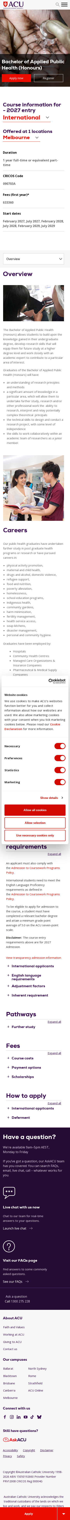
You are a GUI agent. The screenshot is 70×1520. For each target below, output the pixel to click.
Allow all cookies (35, 810)
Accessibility (10, 1450)
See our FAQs (12, 1281)
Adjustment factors (28, 986)
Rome (32, 1376)
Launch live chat (14, 1228)
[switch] (60, 758)
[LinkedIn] (18, 1417)
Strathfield (35, 1383)
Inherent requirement (30, 995)
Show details (49, 797)
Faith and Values (14, 1327)
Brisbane (9, 1383)
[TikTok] (32, 1417)
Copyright (29, 1450)
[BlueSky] (39, 1417)
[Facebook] (5, 1417)
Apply (28, 1514)
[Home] (19, 9)
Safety (21, 1456)
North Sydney (37, 1368)
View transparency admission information (33, 958)
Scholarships (23, 1076)
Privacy (7, 1456)
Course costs (22, 1058)
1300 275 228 (20, 1301)
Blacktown (10, 1376)
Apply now (16, 78)
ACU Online (35, 1390)
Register (48, 78)
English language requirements (26, 977)
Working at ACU (13, 1334)
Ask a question (16, 1296)
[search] (58, 5)
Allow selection (35, 822)
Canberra (9, 1390)
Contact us (10, 1349)
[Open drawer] (63, 1513)
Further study (23, 1027)
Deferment (21, 1117)
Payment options (26, 1067)
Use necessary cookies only (35, 835)
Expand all (54, 854)
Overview (13, 259)
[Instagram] (12, 1417)
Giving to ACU (12, 1342)
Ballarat (8, 1368)
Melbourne (10, 1398)
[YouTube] (25, 1417)
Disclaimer (46, 1450)
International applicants (33, 966)
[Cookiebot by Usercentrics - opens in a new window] (49, 681)
